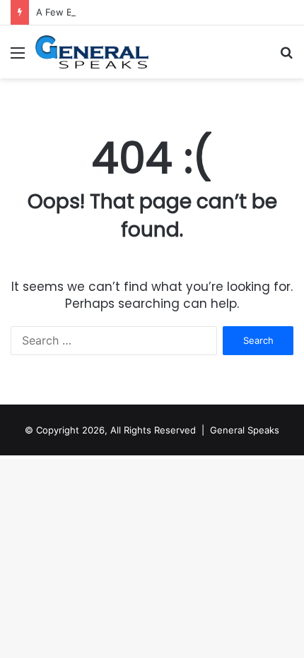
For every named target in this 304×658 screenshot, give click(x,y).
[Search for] (286, 57)
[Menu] (18, 57)
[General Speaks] (91, 51)
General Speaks (244, 430)
